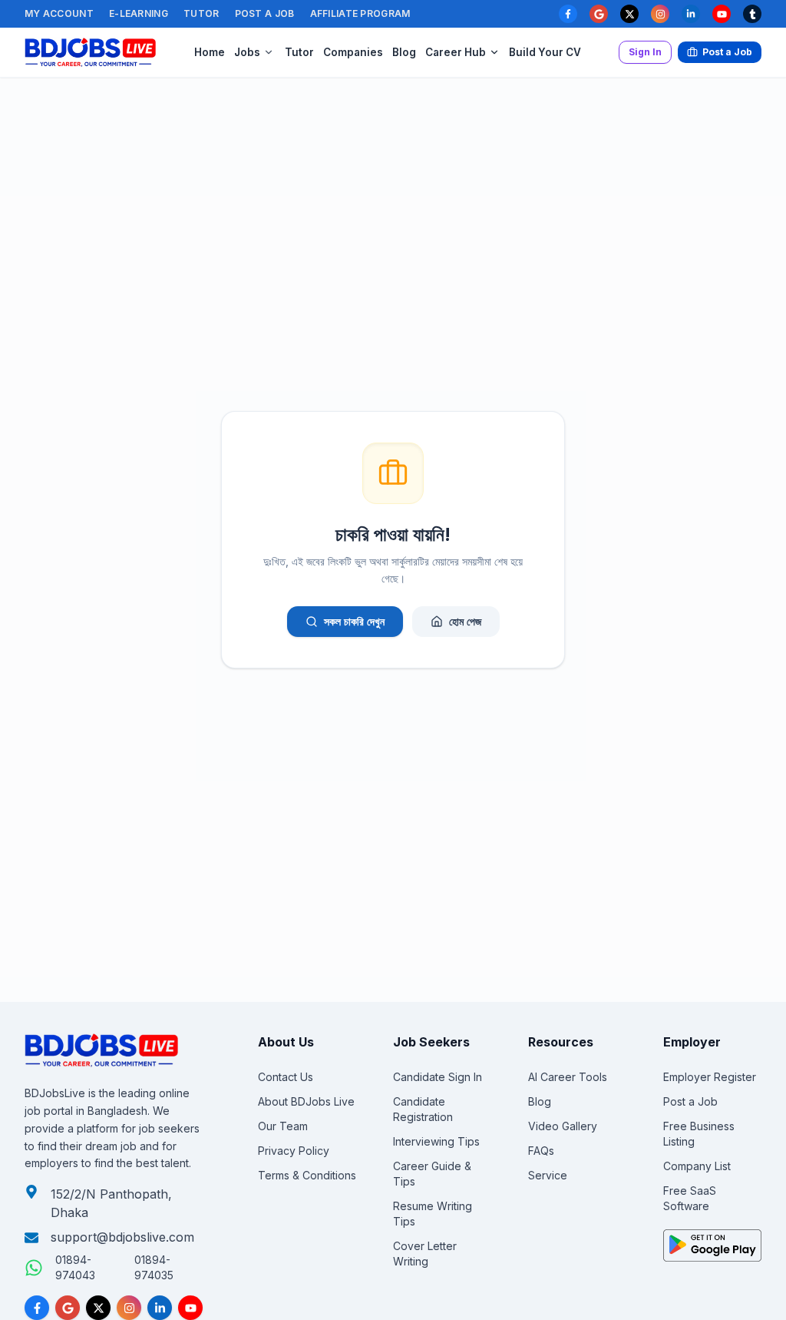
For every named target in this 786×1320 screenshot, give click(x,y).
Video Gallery (562, 1126)
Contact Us (285, 1076)
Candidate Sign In (437, 1076)
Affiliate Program (360, 13)
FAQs (541, 1150)
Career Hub (455, 52)
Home (209, 52)
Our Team (283, 1126)
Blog (404, 52)
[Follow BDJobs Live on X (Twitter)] (98, 1307)
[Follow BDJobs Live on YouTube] (190, 1307)
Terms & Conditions (307, 1175)
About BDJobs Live (306, 1101)
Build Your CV (545, 52)
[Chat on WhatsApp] (34, 1268)
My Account (59, 13)
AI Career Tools (567, 1076)
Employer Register (709, 1076)
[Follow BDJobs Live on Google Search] (67, 1307)
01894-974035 (153, 1267)
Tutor (201, 13)
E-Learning (138, 13)
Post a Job (265, 13)
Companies (353, 52)
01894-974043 (75, 1267)
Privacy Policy (293, 1150)
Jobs (247, 52)
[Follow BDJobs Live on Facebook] (37, 1307)
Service (547, 1175)
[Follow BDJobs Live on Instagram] (129, 1307)
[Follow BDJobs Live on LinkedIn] (159, 1307)
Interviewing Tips (436, 1141)
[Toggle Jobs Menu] (269, 52)
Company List (697, 1165)
